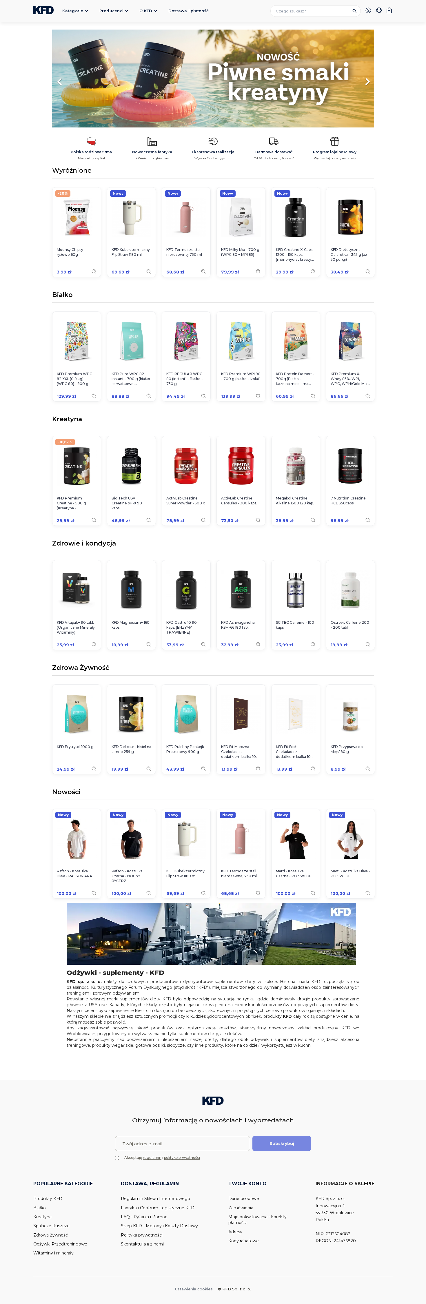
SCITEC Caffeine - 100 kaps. (295, 625)
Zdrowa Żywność (80, 668)
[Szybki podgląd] (94, 271)
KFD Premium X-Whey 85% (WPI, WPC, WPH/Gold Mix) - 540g (350, 379)
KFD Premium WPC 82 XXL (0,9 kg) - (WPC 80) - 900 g (74, 379)
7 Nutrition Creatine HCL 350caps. (348, 500)
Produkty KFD (47, 1198)
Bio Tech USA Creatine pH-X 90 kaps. (127, 503)
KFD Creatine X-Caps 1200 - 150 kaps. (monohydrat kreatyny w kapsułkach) (296, 254)
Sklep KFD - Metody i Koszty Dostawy (159, 1225)
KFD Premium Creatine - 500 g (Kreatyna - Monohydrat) (71, 503)
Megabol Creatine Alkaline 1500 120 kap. (295, 500)
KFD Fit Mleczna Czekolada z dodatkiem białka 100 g (239, 752)
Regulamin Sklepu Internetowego (155, 1198)
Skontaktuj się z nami (142, 1244)
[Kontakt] (378, 11)
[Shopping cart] (389, 10)
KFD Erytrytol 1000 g (75, 747)
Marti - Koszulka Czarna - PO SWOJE (294, 873)
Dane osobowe (243, 1198)
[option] (213, 79)
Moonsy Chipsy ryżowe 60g (70, 252)
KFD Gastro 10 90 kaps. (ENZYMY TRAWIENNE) (181, 627)
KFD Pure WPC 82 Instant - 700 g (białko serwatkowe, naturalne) (131, 379)
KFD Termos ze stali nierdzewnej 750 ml (184, 252)
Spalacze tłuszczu (51, 1225)
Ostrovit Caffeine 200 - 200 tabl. (350, 625)
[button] (76, 79)
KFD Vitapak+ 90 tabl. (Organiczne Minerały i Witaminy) (77, 627)
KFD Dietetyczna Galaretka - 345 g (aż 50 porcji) (349, 254)
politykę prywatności (182, 1157)
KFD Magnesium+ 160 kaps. (131, 625)
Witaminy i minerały (53, 1253)
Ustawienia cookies (194, 1289)
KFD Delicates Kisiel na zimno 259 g (131, 749)
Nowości (66, 792)
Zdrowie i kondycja (84, 543)
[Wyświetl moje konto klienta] (368, 10)
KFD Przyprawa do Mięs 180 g (347, 749)
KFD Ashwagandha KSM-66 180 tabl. (238, 625)
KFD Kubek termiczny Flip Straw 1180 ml (131, 252)
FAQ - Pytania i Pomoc (144, 1216)
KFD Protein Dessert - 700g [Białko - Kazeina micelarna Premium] (295, 379)
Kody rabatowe (243, 1240)
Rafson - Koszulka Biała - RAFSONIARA (74, 873)
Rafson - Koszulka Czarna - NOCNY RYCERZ (127, 876)
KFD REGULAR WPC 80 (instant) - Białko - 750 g (184, 379)
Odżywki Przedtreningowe (60, 1244)
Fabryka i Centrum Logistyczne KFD (157, 1207)
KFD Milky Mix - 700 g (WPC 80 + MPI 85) (240, 252)
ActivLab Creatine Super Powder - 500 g (185, 500)
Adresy (235, 1231)
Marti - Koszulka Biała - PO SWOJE (350, 873)
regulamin (152, 1157)
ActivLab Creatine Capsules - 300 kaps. (239, 500)
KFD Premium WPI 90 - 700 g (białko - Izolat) (241, 376)
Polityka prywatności (142, 1235)
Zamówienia (240, 1207)
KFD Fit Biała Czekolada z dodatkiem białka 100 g (294, 752)
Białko (62, 295)
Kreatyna (67, 419)
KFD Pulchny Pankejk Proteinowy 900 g (185, 749)
